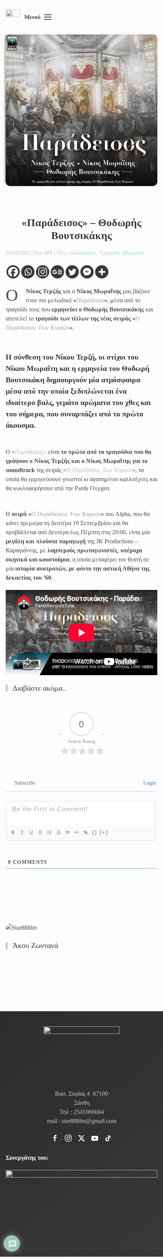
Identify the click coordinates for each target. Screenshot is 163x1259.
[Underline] (31, 832)
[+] (104, 832)
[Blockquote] (67, 832)
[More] (101, 271)
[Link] (85, 832)
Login (149, 783)
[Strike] (40, 832)
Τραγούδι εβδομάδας (122, 253)
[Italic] (22, 832)
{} (94, 832)
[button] (38, 17)
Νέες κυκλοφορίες (76, 253)
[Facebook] (13, 271)
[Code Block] (76, 832)
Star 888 (43, 253)
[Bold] (12, 832)
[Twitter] (72, 271)
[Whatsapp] (27, 271)
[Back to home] (13, 17)
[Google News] (57, 271)
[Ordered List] (49, 832)
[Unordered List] (58, 832)
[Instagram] (42, 271)
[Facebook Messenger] (87, 271)
